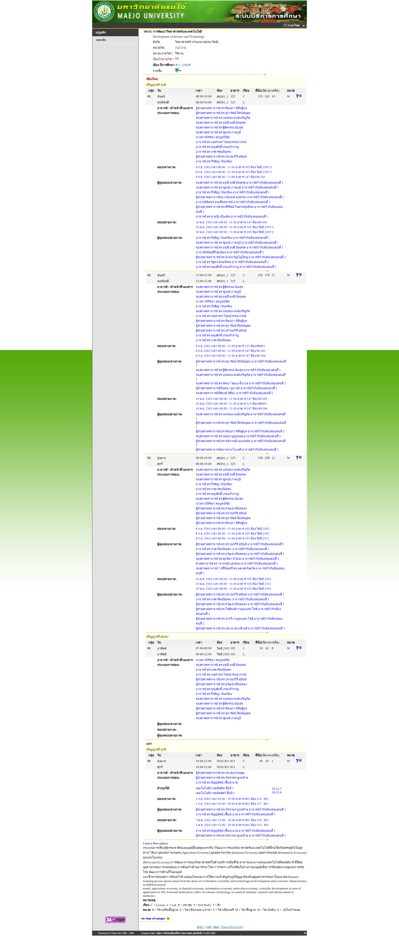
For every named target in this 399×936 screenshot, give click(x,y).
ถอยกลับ (101, 40)
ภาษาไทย (294, 25)
